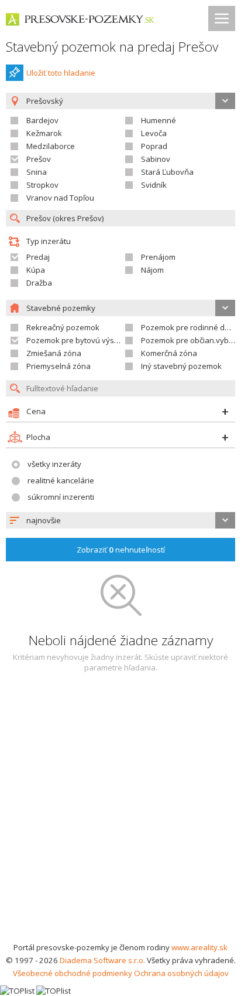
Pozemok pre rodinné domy (190, 327)
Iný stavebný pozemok (181, 366)
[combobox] (120, 520)
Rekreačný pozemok (62, 327)
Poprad (154, 146)
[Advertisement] (120, 814)
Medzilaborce (50, 146)
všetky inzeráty (54, 464)
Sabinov (155, 159)
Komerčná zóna (169, 353)
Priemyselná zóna (58, 366)
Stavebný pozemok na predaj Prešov (112, 47)
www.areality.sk (199, 947)
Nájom (152, 270)
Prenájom (158, 257)
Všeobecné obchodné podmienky (72, 973)
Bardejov (42, 120)
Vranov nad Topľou (60, 197)
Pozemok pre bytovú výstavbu (80, 340)
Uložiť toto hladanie (60, 72)
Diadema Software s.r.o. (102, 960)
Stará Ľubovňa (167, 172)
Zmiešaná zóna (53, 353)
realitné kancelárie (60, 480)
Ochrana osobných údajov (181, 973)
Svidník (154, 184)
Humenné (158, 120)
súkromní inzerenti (60, 497)
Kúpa (35, 270)
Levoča (154, 133)
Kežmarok (44, 133)
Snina (36, 172)
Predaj (38, 257)
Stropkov (42, 184)
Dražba (39, 282)
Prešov (38, 159)
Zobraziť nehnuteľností (121, 549)
